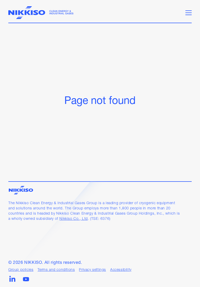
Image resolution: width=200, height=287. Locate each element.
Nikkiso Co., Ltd (73, 219)
